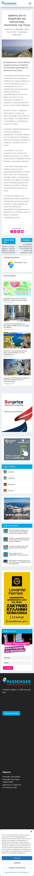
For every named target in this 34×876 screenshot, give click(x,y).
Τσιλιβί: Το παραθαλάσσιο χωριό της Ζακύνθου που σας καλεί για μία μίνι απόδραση (19, 539)
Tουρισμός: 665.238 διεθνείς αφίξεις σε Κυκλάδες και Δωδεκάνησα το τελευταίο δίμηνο (16, 379)
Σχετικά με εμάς (11, 713)
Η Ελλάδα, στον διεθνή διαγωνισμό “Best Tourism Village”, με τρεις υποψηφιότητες (15, 352)
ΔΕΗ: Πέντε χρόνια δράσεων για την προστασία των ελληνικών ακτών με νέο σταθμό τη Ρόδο (18, 531)
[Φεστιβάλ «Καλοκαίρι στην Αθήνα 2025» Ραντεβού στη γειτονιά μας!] (17, 288)
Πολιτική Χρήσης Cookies (11, 872)
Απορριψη (17, 863)
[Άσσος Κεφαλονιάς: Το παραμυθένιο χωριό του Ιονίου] (5, 554)
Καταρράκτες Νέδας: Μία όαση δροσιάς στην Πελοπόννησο (18, 547)
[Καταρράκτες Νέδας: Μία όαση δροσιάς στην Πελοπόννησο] (5, 547)
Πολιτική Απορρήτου (23, 872)
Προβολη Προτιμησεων (17, 868)
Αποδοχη (17, 858)
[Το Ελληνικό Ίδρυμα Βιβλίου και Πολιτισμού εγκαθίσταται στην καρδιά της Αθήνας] (17, 313)
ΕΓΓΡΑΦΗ (8, 668)
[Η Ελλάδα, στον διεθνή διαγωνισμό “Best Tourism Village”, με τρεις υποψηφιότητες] (17, 340)
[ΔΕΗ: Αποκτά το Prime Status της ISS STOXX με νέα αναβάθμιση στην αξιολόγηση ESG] (5, 561)
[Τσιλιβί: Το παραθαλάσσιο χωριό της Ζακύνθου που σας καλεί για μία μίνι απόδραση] (5, 539)
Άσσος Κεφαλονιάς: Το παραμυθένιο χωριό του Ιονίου (18, 554)
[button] (31, 831)
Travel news (22, 32)
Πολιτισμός (17, 35)
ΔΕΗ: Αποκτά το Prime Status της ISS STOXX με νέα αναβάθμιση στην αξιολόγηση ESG (20, 562)
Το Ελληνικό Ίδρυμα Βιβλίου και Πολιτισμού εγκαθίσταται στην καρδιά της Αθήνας (16, 325)
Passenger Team (22, 29)
